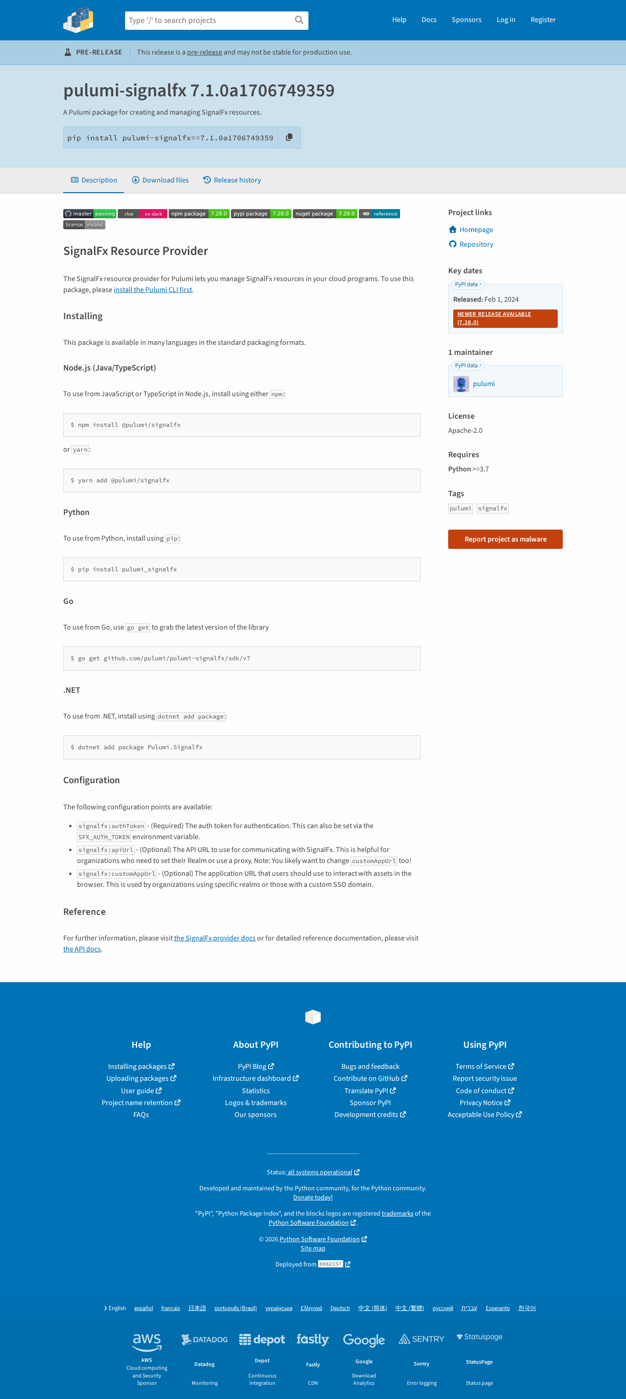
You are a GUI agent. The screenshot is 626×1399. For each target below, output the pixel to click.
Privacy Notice (481, 1103)
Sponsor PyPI (370, 1103)
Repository (476, 244)
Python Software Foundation (309, 1223)
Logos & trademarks (256, 1103)
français (170, 1308)
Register (543, 20)
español (143, 1308)
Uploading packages (137, 1078)
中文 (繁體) (409, 1308)
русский (443, 1308)
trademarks (397, 1213)
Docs (429, 20)
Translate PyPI (366, 1091)
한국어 (527, 1308)
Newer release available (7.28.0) (494, 318)
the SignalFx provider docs (215, 938)
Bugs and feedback (370, 1067)
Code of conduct (481, 1091)
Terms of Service (481, 1067)
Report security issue (485, 1078)
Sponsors (467, 20)
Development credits (366, 1115)
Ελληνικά (311, 1308)
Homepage (476, 230)
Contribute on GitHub (367, 1078)
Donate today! (313, 1197)
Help (399, 20)
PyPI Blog (252, 1067)
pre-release (204, 52)
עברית (469, 1308)
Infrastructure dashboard (252, 1078)
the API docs (82, 949)
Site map (313, 1248)
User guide (137, 1091)
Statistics (256, 1091)
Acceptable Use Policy (481, 1115)
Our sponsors (256, 1115)
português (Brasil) (235, 1308)
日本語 (197, 1308)
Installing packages (137, 1067)
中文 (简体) (372, 1308)
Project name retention (137, 1103)
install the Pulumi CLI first (153, 290)
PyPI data (466, 284)
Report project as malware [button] (506, 539)
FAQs (141, 1115)
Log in (506, 20)
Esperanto (498, 1308)
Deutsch (340, 1308)
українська (278, 1308)
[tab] (93, 180)
